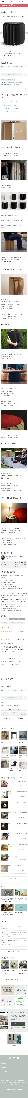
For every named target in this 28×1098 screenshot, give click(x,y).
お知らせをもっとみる (14, 951)
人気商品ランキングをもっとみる (14, 979)
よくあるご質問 (4, 1067)
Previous (1, 33)
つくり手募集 (4, 1075)
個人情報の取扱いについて (22, 1080)
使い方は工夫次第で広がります (11, 111)
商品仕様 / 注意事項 (14, 88)
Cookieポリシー (5, 1082)
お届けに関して (17, 84)
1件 (10, 51)
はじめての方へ (4, 1063)
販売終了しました (11, 74)
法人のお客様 (4, 1071)
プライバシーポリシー (9, 1080)
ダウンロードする (18, 1023)
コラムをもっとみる (14, 878)
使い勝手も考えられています (11, 108)
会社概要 (22, 1082)
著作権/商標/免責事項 (14, 1084)
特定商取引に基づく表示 (15, 1082)
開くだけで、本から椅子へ (10, 105)
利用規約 (2, 1080)
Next (26, 33)
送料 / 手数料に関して (6, 84)
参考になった (5, 664)
